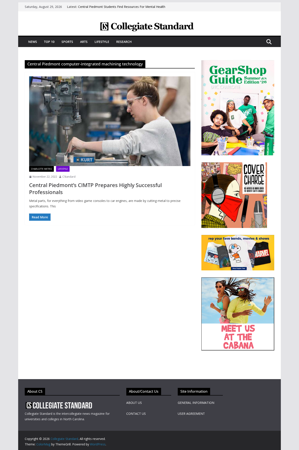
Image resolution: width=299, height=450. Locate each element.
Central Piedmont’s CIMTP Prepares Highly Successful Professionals (95, 188)
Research (124, 42)
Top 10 (49, 42)
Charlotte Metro (41, 168)
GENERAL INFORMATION (196, 403)
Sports (67, 42)
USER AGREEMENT (191, 413)
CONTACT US (136, 413)
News (32, 42)
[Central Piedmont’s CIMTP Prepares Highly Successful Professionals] (109, 121)
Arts (84, 42)
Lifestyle (102, 42)
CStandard (69, 177)
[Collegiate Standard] (149, 24)
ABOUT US (134, 403)
